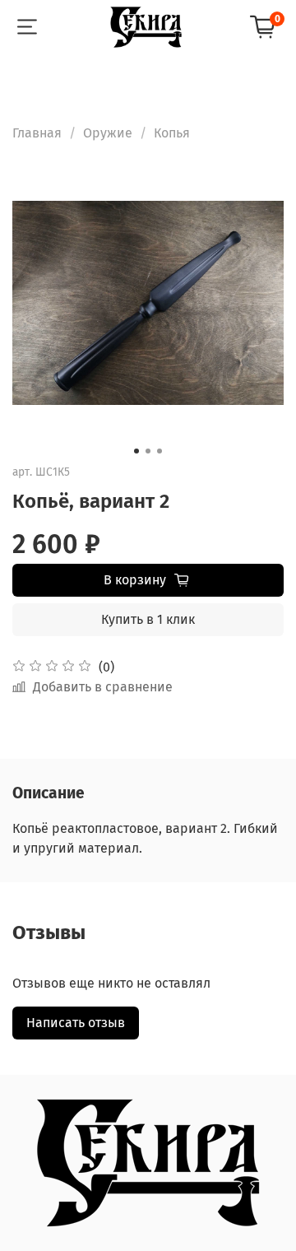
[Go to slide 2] (148, 451)
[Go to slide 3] (159, 451)
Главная (37, 133)
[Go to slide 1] (136, 451)
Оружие (107, 133)
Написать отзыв (75, 1022)
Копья (172, 133)
